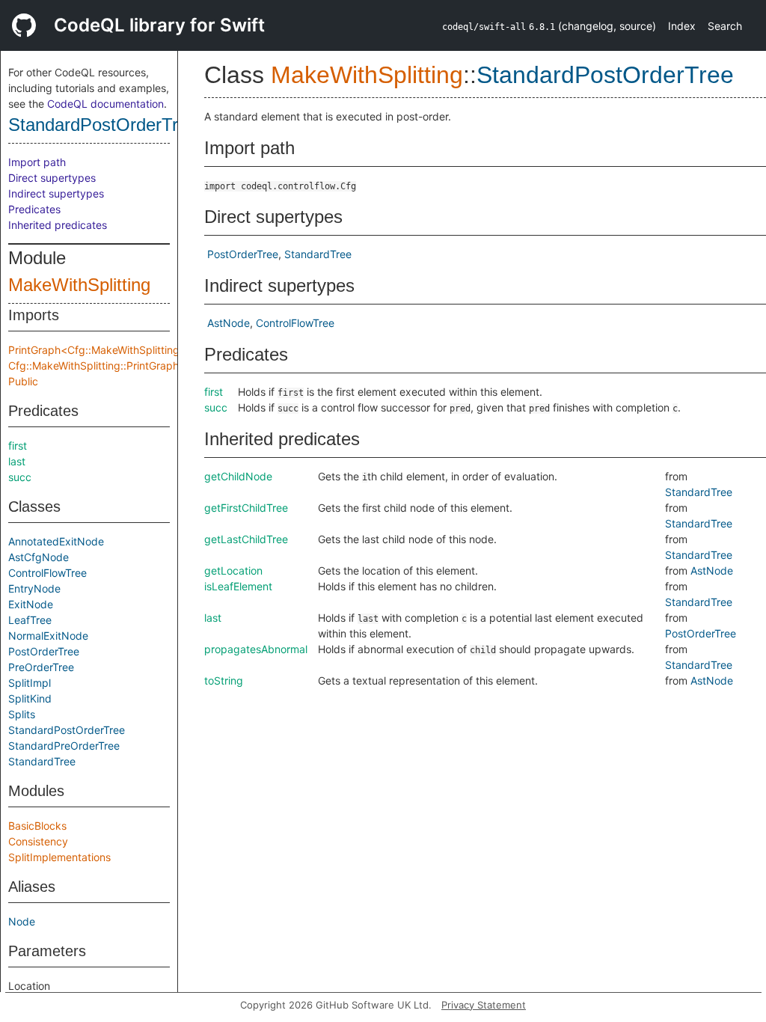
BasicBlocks (37, 825)
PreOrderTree (41, 667)
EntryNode (34, 588)
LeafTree (30, 619)
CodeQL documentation (105, 103)
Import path (37, 162)
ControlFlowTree (47, 572)
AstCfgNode (38, 557)
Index (682, 25)
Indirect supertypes (56, 193)
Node (21, 921)
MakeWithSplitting (79, 285)
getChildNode (238, 476)
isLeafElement (238, 586)
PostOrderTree (43, 651)
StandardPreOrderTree (64, 745)
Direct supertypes (52, 177)
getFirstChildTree (246, 507)
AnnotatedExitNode (56, 541)
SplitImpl (29, 682)
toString (223, 680)
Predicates (34, 209)
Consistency (38, 841)
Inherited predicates (57, 224)
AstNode (228, 322)
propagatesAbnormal (255, 649)
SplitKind (30, 698)
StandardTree (42, 761)
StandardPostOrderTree (102, 124)
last (16, 461)
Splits (21, 714)
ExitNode (30, 604)
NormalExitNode (48, 635)
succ (19, 477)
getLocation (233, 570)
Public (23, 381)
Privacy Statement (483, 1005)
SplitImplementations (59, 857)
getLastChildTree (246, 539)
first (17, 445)
